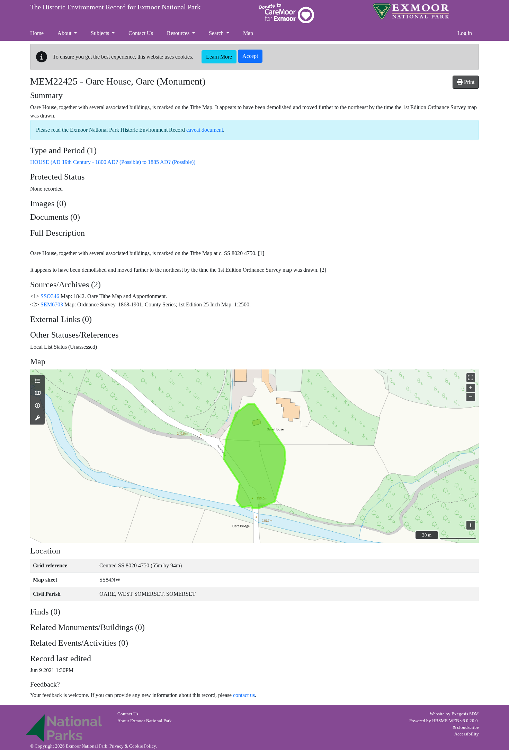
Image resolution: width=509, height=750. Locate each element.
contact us (244, 695)
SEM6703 (52, 304)
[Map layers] (37, 381)
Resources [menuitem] (179, 33)
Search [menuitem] (217, 33)
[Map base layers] (37, 393)
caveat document (204, 130)
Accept (250, 56)
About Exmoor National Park (144, 720)
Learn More (219, 57)
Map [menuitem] (248, 33)
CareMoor (286, 13)
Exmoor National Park (411, 11)
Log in (464, 33)
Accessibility (466, 734)
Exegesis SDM (465, 714)
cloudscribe (468, 727)
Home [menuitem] (37, 33)
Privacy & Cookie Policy (132, 746)
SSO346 (50, 296)
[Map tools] (37, 418)
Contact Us (127, 714)
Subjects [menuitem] (100, 33)
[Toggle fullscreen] (470, 377)
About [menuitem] (65, 33)
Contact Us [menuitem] (140, 33)
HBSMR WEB (445, 720)
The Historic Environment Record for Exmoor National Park (115, 7)
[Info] (37, 406)
